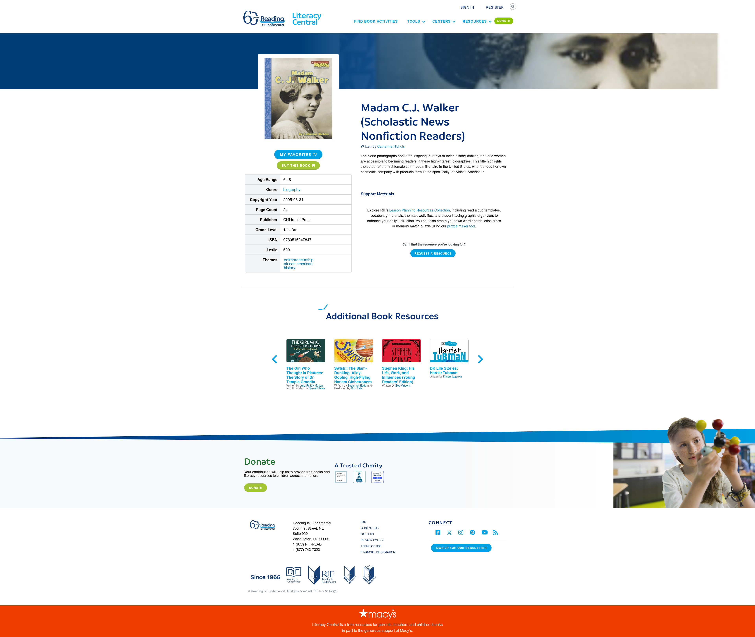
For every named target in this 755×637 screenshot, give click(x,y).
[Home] (267, 12)
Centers (441, 21)
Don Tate (356, 388)
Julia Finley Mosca (311, 385)
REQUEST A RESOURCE (432, 253)
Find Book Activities (376, 21)
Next (480, 359)
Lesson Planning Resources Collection (419, 209)
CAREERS (367, 534)
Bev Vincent (402, 385)
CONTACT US (371, 528)
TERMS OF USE (373, 546)
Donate (255, 488)
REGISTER (495, 7)
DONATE (503, 21)
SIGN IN (467, 7)
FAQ (363, 522)
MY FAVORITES (296, 154)
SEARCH (513, 7)
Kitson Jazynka (452, 376)
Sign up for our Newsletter (461, 548)
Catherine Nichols (391, 146)
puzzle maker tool (461, 225)
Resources (475, 21)
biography (291, 189)
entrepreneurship (298, 259)
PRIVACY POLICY (372, 540)
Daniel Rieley (317, 388)
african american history (298, 265)
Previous (274, 359)
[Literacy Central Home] (306, 12)
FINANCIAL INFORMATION (378, 552)
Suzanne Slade (357, 385)
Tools (413, 21)
